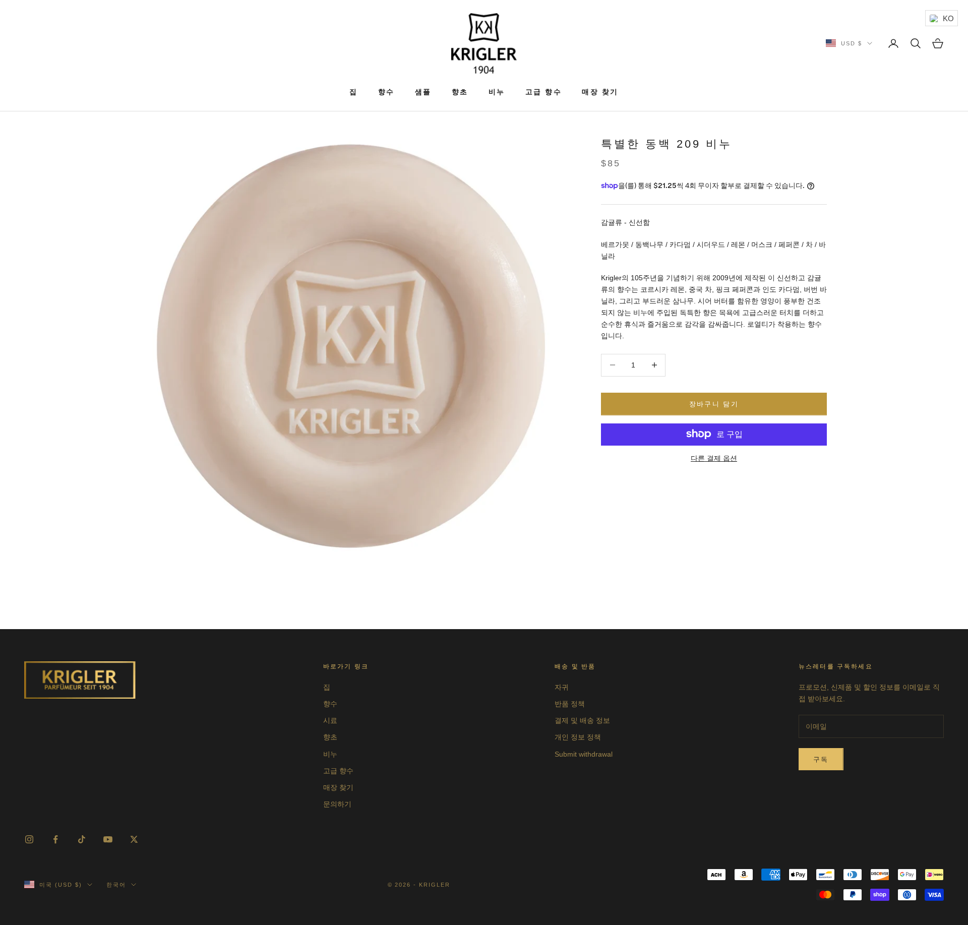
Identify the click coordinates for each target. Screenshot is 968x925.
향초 (460, 92)
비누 (497, 92)
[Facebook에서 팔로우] (55, 839)
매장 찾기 (600, 92)
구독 (821, 759)
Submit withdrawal (584, 754)
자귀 (562, 687)
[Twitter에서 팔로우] (134, 839)
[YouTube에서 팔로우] (108, 839)
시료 (330, 720)
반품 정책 (570, 704)
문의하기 (337, 804)
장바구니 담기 (714, 403)
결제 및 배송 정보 (582, 720)
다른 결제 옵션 (714, 458)
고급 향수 (543, 92)
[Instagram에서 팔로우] (29, 839)
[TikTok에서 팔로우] (82, 839)
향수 (386, 92)
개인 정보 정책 (578, 737)
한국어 (116, 885)
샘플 (423, 92)
